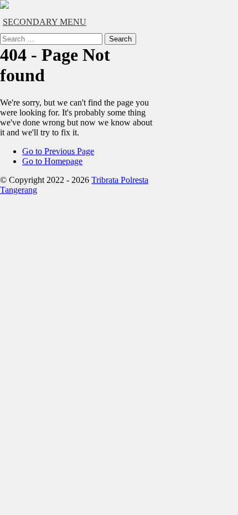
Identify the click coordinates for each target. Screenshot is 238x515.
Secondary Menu (44, 22)
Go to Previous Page (58, 151)
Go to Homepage (52, 161)
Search (120, 39)
